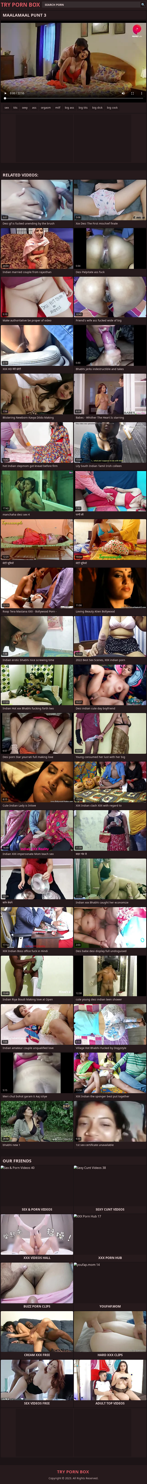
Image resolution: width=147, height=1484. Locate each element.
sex (7, 107)
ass (34, 107)
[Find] (143, 4)
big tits (83, 107)
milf (57, 107)
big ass (69, 107)
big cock (112, 107)
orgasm (46, 107)
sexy (25, 107)
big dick (97, 107)
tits (15, 107)
